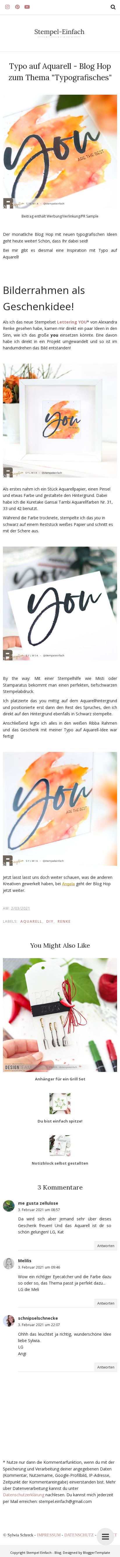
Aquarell (31, 921)
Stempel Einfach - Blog (43, 1552)
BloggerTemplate (96, 1552)
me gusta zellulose (38, 1203)
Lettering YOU (72, 322)
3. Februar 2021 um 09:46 (39, 1267)
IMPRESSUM (49, 1535)
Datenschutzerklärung (23, 1494)
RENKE (64, 921)
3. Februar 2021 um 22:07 (39, 1324)
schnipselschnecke (38, 1318)
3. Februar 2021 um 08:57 (39, 1209)
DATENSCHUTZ (79, 1535)
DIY (50, 921)
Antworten (105, 1245)
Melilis (24, 1260)
